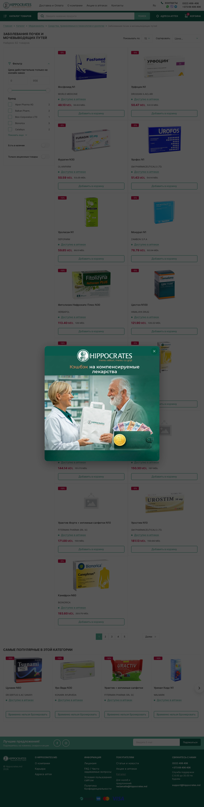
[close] (154, 351)
